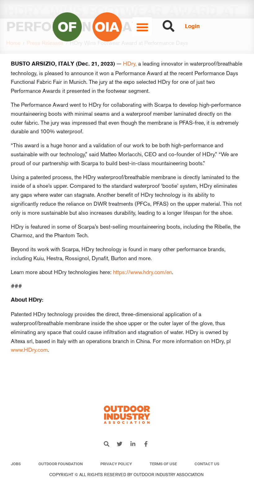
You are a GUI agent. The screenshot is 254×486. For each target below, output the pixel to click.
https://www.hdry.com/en (142, 272)
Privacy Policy (116, 464)
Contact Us (207, 464)
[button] (142, 27)
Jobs (16, 464)
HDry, (130, 63)
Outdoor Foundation (60, 464)
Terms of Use (163, 464)
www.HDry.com (29, 349)
